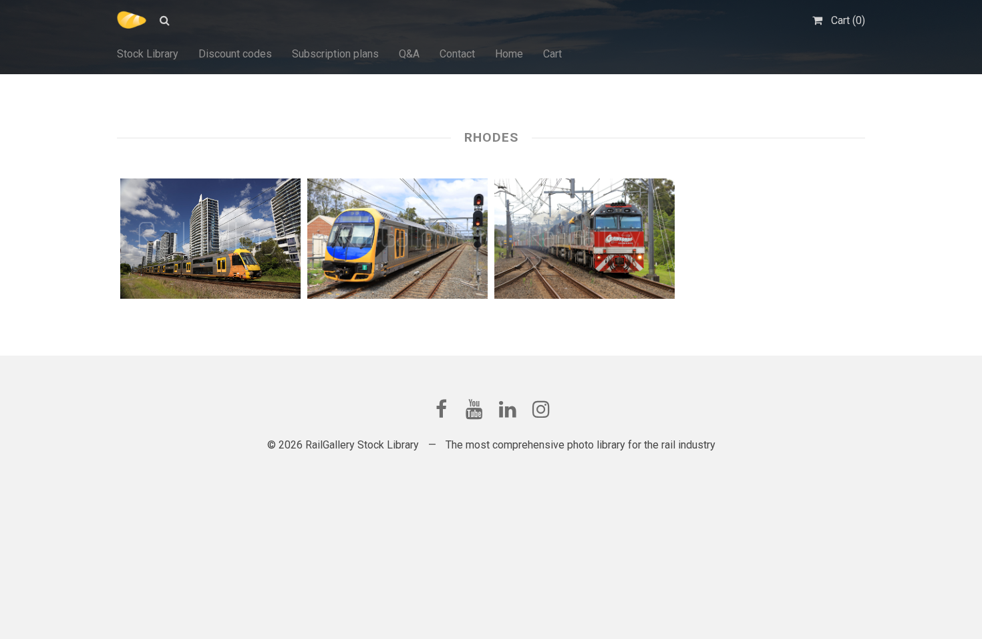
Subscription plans (335, 53)
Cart (552, 53)
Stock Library (147, 53)
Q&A (409, 53)
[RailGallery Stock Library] (131, 20)
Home (509, 53)
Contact (457, 53)
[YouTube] (474, 409)
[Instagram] (541, 409)
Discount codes (235, 53)
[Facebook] (441, 409)
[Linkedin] (507, 409)
